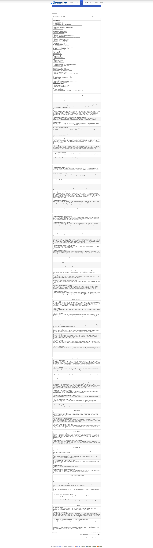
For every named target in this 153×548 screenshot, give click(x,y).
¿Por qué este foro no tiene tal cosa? (59, 89)
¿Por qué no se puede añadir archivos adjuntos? (61, 45)
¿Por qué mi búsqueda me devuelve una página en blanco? (62, 77)
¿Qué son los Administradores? (58, 60)
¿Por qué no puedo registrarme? (58, 29)
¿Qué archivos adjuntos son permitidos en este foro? (61, 85)
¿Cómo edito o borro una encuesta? (59, 43)
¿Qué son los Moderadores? (57, 61)
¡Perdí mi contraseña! (56, 25)
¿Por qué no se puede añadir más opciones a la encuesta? (62, 42)
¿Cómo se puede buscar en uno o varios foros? (60, 75)
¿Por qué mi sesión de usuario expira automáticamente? (62, 24)
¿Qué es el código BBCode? (57, 51)
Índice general (54, 13)
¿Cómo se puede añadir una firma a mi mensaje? (61, 41)
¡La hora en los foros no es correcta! (58, 33)
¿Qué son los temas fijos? (57, 56)
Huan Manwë (95, 537)
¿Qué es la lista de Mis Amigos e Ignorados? (60, 72)
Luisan (99, 537)
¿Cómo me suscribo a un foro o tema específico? (61, 82)
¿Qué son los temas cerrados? (58, 57)
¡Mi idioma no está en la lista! (57, 34)
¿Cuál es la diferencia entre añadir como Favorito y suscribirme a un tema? (65, 81)
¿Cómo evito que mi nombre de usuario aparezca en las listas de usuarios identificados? (67, 25)
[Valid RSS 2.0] (99, 546)
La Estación (77, 2)
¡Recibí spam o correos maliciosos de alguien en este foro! (62, 70)
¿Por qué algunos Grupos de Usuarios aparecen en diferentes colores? (64, 64)
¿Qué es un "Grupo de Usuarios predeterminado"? (61, 65)
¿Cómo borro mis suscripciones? (58, 83)
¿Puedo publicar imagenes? (57, 54)
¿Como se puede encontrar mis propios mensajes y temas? (62, 79)
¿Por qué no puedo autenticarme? (58, 22)
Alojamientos (86, 2)
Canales (91, 2)
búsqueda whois (91, 521)
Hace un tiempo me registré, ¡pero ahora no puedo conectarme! (63, 27)
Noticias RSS (78, 546)
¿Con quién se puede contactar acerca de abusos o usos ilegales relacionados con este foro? (68, 90)
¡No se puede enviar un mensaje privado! (59, 68)
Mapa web (72, 546)
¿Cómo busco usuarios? (57, 78)
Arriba (53, 108)
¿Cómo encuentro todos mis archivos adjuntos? (60, 86)
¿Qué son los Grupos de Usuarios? (58, 62)
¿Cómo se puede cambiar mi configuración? (60, 32)
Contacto (101, 2)
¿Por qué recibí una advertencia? (58, 46)
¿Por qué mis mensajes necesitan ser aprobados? (61, 48)
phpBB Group (93, 508)
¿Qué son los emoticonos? (57, 53)
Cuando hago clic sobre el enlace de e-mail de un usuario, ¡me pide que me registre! (66, 37)
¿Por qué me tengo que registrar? (58, 23)
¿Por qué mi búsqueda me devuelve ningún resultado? (62, 76)
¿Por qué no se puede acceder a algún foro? (60, 44)
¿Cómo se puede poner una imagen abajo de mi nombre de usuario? (64, 35)
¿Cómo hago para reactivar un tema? (59, 49)
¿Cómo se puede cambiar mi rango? (59, 36)
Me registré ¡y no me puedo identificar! (59, 26)
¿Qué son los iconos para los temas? (59, 58)
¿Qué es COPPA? (56, 28)
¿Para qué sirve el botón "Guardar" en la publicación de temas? (63, 47)
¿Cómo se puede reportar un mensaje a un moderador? (62, 46)
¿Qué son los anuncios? (57, 55)
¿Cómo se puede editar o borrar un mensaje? (60, 40)
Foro (81, 2)
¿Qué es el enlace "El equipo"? (58, 66)
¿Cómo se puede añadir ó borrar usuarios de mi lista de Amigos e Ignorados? (65, 73)
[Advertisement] (60, 9)
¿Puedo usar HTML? (56, 52)
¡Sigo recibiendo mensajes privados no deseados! (61, 69)
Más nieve (96, 2)
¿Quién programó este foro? (57, 88)
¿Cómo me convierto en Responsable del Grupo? (61, 63)
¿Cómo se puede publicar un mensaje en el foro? (61, 39)
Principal (71, 2)
